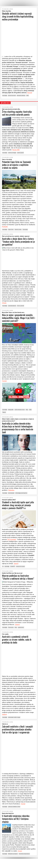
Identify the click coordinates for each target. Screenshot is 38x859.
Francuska (10, 627)
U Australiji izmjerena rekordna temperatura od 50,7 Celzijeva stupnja (15, 818)
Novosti (29, 92)
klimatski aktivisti (21, 95)
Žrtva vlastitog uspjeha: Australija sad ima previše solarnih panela (17, 113)
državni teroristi (12, 95)
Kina (27, 409)
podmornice (21, 627)
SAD (27, 95)
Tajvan (4, 412)
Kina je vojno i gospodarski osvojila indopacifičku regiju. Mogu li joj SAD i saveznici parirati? (18, 317)
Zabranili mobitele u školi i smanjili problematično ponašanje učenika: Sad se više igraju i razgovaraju (17, 729)
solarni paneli (20, 152)
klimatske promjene (13, 853)
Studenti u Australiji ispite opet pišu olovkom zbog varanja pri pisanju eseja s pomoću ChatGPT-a (18, 505)
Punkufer (5, 226)
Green (20, 851)
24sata (4, 303)
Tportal (4, 381)
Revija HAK (16, 150)
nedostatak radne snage (14, 717)
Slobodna (11, 490)
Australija (4, 95)
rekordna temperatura (24, 853)
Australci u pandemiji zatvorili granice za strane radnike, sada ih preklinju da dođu (16, 639)
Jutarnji (16, 563)
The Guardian (11, 539)
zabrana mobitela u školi (14, 806)
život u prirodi (20, 305)
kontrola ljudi (11, 493)
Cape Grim (10, 229)
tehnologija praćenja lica (21, 493)
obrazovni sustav (20, 566)
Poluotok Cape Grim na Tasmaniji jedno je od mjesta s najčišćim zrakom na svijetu (16, 164)
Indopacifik (10, 409)
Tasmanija (25, 229)
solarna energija (12, 152)
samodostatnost (12, 305)
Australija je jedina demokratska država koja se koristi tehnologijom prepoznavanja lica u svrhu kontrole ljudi (17, 428)
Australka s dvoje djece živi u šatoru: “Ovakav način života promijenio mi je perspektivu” (18, 241)
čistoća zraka (18, 229)
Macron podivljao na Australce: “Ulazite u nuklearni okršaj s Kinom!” (18, 577)
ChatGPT (12, 566)
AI (2, 566)
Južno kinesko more (20, 409)
